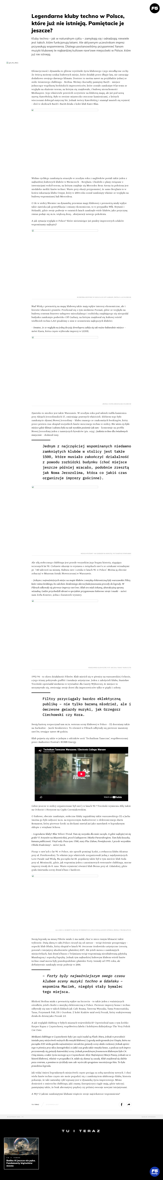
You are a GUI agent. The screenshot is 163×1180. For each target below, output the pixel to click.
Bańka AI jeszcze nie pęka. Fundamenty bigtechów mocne (20, 1163)
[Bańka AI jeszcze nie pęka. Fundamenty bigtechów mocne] (21, 1146)
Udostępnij (131, 1104)
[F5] (155, 8)
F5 (22, 1117)
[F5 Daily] (155, 1172)
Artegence (152, 1117)
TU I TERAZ (35, 1104)
